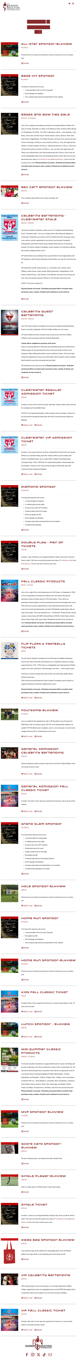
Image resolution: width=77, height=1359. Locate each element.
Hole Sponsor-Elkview (43, 886)
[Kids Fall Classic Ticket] (9, 1002)
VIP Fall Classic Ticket (43, 1310)
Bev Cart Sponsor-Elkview (46, 187)
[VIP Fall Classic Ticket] (9, 1320)
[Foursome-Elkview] (9, 714)
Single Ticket (34, 1205)
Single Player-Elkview (43, 1176)
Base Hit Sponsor (38, 76)
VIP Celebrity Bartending (45, 1275)
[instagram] (32, 1354)
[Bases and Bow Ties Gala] (9, 124)
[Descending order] (48, 22)
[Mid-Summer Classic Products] (9, 1060)
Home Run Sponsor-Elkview (48, 960)
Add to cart (27, 425)
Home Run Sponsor (40, 918)
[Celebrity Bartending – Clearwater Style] (9, 227)
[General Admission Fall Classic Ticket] (9, 796)
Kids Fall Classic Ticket (44, 992)
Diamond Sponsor (38, 487)
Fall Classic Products (43, 581)
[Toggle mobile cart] (69, 4)
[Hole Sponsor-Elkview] (9, 893)
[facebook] (26, 1354)
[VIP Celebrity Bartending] (9, 1279)
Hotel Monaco (58, 159)
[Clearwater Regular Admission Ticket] (9, 397)
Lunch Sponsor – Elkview (45, 1024)
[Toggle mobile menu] (73, 4)
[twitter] (38, 1354)
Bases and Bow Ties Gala (45, 115)
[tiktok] (44, 1354)
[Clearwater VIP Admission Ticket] (9, 444)
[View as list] (40, 32)
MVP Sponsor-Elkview (42, 1112)
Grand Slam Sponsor (41, 824)
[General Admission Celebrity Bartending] (9, 753)
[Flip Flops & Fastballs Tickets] (9, 650)
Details (26, 63)
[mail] (50, 1354)
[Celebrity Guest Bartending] (9, 322)
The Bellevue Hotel (44, 159)
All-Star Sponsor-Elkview (46, 44)
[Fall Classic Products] (9, 591)
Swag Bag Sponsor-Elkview (48, 1240)
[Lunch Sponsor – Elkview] (9, 1029)
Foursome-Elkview (39, 710)
